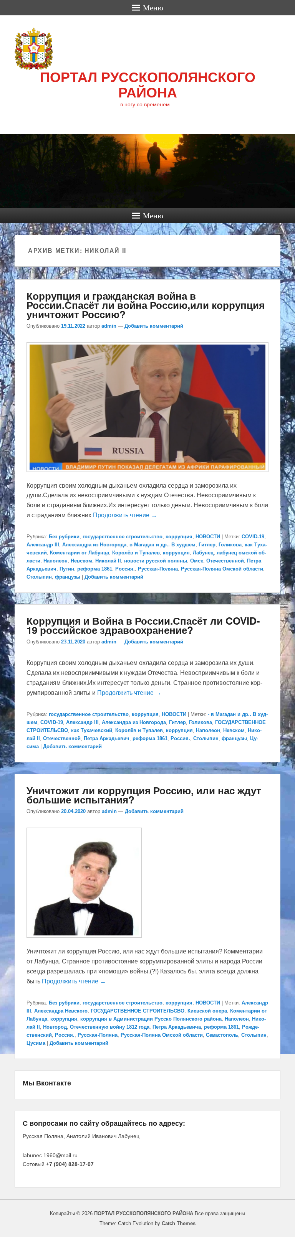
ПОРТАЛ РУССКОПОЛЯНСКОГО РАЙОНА (147, 85)
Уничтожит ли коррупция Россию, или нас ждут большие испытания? (144, 795)
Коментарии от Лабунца (79, 553)
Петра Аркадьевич (106, 738)
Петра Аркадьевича (176, 1027)
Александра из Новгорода (94, 545)
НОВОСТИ (208, 536)
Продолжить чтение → (125, 515)
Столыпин (39, 577)
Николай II (108, 561)
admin (108, 326)
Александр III (43, 545)
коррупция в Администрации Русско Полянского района (151, 1019)
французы (67, 577)
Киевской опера (207, 1011)
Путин (67, 569)
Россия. (125, 569)
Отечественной (225, 561)
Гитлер (207, 545)
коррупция (179, 536)
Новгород (55, 1027)
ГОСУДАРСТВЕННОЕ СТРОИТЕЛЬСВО (137, 1011)
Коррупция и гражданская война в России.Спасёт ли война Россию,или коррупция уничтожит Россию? (146, 305)
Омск (196, 561)
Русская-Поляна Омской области (222, 569)
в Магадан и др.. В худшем (162, 545)
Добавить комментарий (153, 326)
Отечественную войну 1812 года (109, 1027)
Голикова (230, 545)
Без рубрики (64, 536)
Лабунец (203, 553)
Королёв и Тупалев (136, 553)
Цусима (36, 1043)
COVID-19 (253, 536)
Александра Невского (61, 1011)
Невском (81, 561)
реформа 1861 (94, 569)
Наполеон (55, 561)
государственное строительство (122, 536)
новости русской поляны (155, 561)
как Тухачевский (91, 730)
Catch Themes (179, 1223)
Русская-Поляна (158, 569)
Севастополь (222, 1035)
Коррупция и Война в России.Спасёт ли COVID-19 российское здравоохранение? (143, 625)
